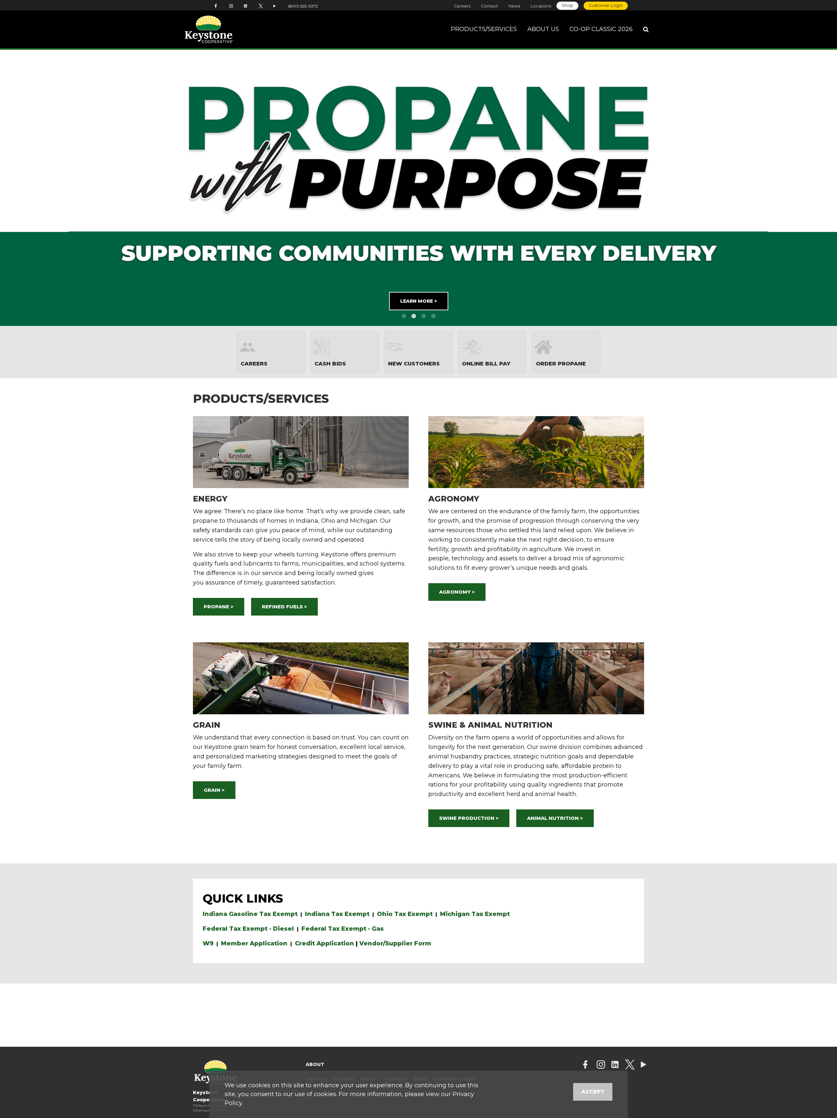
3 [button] (423, 316)
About (315, 1064)
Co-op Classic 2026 (601, 29)
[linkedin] (615, 1065)
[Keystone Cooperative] (229, 29)
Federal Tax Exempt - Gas (342, 928)
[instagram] (601, 1065)
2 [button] (413, 316)
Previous (50, 188)
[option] (418, 188)
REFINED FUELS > (284, 607)
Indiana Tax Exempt (337, 914)
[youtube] (643, 1065)
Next (787, 188)
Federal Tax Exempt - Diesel (248, 928)
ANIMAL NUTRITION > (555, 818)
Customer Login (606, 5)
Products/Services (484, 29)
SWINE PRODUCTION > (469, 818)
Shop (567, 5)
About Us (543, 29)
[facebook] (585, 1065)
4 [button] (433, 316)
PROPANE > (218, 607)
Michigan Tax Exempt (475, 914)
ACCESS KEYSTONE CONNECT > (485, 296)
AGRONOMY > (457, 592)
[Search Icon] (646, 29)
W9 (208, 943)
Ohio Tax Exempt (405, 914)
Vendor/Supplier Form (395, 943)
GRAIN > (214, 790)
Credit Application (324, 943)
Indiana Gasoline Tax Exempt (250, 914)
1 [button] (404, 316)
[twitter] (630, 1065)
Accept (593, 1092)
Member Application (254, 943)
